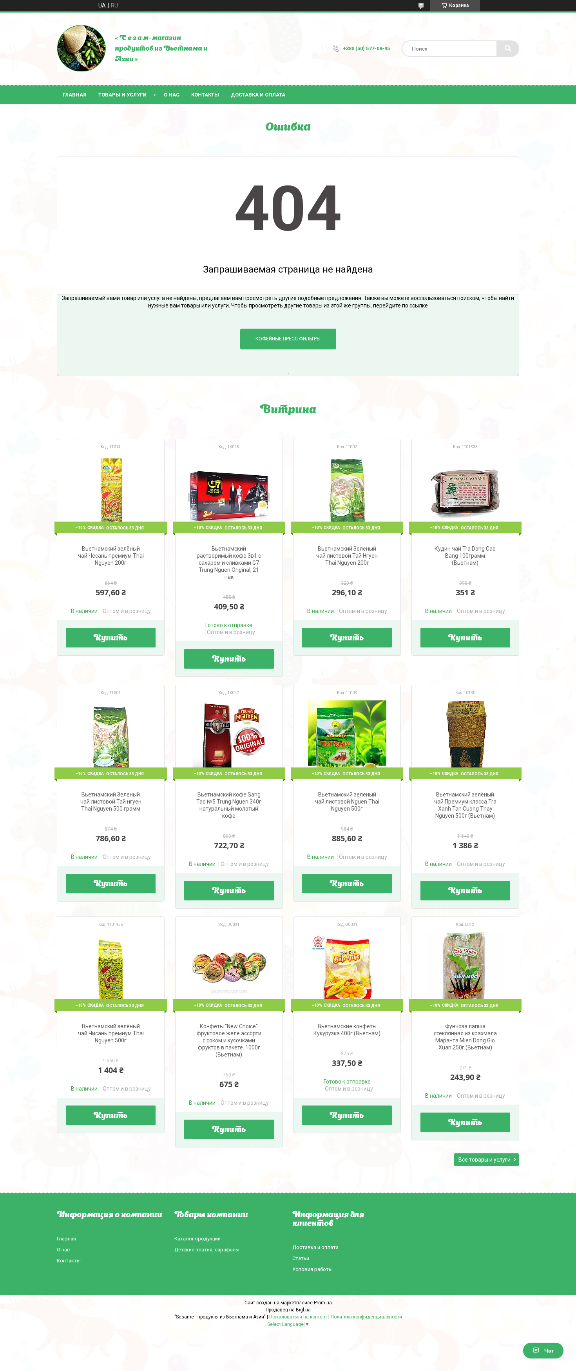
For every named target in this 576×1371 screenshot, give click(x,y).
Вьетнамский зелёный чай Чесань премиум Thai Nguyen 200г (111, 555)
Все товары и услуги (484, 1159)
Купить (111, 638)
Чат (549, 1350)
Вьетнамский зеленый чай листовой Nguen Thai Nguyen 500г (347, 801)
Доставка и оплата (258, 95)
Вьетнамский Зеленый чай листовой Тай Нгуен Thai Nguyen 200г (347, 555)
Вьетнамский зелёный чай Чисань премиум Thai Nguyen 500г (111, 1033)
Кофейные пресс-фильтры (288, 339)
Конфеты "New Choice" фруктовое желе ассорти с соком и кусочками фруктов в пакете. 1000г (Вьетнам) (229, 1040)
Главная (75, 95)
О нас (171, 95)
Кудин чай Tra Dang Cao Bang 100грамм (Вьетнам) (465, 555)
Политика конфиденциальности (366, 1317)
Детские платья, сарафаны (206, 1250)
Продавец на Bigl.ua (288, 1310)
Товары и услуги (122, 95)
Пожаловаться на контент (298, 1317)
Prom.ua (323, 1303)
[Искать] (507, 48)
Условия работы (312, 1269)
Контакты (205, 95)
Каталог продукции (197, 1239)
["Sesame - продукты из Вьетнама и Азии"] (82, 48)
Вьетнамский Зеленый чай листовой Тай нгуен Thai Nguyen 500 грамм (110, 801)
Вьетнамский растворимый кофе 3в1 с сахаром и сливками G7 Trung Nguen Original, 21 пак (229, 562)
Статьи (300, 1258)
